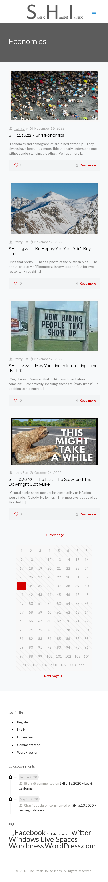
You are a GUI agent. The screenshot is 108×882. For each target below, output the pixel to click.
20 (49, 568)
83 (40, 639)
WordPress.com (70, 845)
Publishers (53, 834)
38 (68, 586)
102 (68, 656)
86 (68, 639)
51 (40, 603)
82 (31, 639)
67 (40, 621)
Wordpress (26, 845)
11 (40, 560)
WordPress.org (28, 752)
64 (87, 612)
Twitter (79, 832)
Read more (88, 165)
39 (77, 586)
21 (59, 568)
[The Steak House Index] (54, 11)
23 (77, 568)
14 (68, 560)
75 (40, 630)
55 (77, 603)
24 (87, 568)
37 (59, 586)
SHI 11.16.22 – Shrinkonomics (36, 135)
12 (49, 560)
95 (77, 647)
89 (22, 647)
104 (87, 656)
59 (40, 612)
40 (87, 586)
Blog (11, 834)
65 (22, 621)
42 (31, 595)
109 (63, 665)
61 (59, 612)
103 (77, 656)
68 (49, 621)
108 (54, 665)
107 (45, 665)
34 (31, 586)
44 (49, 595)
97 (22, 656)
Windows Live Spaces (43, 838)
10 (31, 560)
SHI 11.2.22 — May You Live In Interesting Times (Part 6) (54, 368)
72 (87, 621)
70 (68, 621)
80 (87, 630)
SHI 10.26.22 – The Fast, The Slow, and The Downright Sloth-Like (50, 482)
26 (31, 577)
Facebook (30, 832)
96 (87, 647)
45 (59, 595)
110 (73, 665)
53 (59, 603)
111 (82, 665)
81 (22, 639)
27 (40, 577)
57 (22, 612)
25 (22, 577)
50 (31, 603)
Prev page (56, 535)
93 (59, 647)
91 (40, 647)
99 (40, 656)
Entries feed (25, 737)
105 (26, 665)
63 (77, 612)
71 (77, 621)
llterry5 (19, 128)
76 (49, 630)
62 (68, 612)
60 (49, 612)
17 (22, 568)
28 (49, 577)
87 (77, 639)
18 (31, 568)
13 (59, 560)
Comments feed (28, 745)
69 (59, 621)
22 (68, 568)
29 (59, 577)
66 (31, 621)
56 (87, 603)
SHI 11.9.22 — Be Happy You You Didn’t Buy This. (50, 251)
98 (31, 656)
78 (68, 630)
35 (40, 586)
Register (23, 722)
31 (77, 577)
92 (49, 647)
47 (77, 595)
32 (87, 577)
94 (68, 647)
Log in (21, 730)
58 (31, 612)
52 (49, 603)
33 (22, 586)
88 (87, 639)
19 (40, 568)
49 (22, 603)
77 (59, 630)
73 (22, 630)
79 (77, 630)
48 (87, 595)
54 (68, 603)
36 (49, 586)
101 (59, 656)
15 (77, 560)
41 (22, 595)
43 (40, 595)
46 (68, 595)
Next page (51, 676)
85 (59, 639)
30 (68, 577)
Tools (64, 834)
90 (31, 647)
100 (49, 656)
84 (49, 639)
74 (31, 630)
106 (35, 665)
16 (87, 560)
